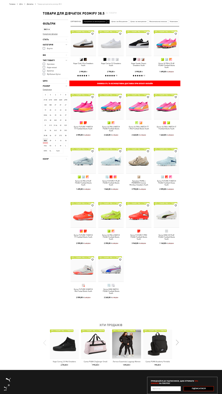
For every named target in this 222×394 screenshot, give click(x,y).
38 (65, 135)
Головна (12, 4)
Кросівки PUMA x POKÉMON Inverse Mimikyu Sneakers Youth (139, 183)
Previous (45, 343)
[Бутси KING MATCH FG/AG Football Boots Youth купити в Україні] (111, 269)
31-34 (55, 125)
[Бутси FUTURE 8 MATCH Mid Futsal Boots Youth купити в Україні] (83, 269)
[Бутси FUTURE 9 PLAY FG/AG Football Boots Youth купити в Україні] (111, 160)
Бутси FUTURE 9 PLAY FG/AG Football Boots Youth (111, 183)
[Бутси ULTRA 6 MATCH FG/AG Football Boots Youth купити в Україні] (111, 106)
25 (55, 115)
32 (60, 125)
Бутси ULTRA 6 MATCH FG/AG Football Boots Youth (111, 129)
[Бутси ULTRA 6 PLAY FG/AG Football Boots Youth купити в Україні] (166, 43)
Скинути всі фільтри (50, 34)
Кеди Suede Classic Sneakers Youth (138, 64)
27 (65, 115)
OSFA (45, 151)
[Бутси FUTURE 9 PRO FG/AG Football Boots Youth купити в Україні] (138, 215)
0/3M (55, 100)
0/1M (50, 100)
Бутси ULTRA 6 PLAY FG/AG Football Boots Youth (166, 65)
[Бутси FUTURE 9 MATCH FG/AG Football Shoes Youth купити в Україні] (166, 160)
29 (60, 120)
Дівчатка (30, 4)
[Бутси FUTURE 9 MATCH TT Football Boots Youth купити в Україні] (83, 106)
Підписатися (199, 388)
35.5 (65, 130)
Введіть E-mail (156, 388)
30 (65, 120)
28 (50, 120)
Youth (58, 151)
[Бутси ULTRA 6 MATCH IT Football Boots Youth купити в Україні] (166, 106)
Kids (45, 146)
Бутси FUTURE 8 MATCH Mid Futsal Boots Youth (83, 290)
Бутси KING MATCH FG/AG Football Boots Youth (111, 291)
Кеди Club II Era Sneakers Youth (83, 64)
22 (60, 110)
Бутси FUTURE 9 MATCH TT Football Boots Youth (83, 128)
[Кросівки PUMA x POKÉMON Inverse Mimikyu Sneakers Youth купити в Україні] (138, 160)
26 (60, 115)
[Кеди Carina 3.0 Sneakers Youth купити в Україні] (111, 43)
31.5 (50, 125)
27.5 (45, 120)
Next (177, 343)
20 (50, 110)
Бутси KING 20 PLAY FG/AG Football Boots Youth (166, 237)
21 (55, 110)
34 (50, 130)
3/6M (60, 100)
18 (65, 140)
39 (50, 140)
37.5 (60, 135)
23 (65, 110)
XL (50, 151)
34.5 (55, 130)
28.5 (55, 120)
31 (45, 125)
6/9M (65, 100)
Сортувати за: (76, 21)
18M (50, 105)
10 (60, 140)
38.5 (45, 140)
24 (50, 115)
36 (50, 135)
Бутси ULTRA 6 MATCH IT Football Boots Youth (166, 128)
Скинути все (47, 89)
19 (45, 110)
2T (55, 105)
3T (60, 105)
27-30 (45, 100)
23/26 (45, 115)
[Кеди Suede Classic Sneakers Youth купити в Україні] (138, 43)
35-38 (45, 135)
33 (45, 130)
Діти (21, 4)
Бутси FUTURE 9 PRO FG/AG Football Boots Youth (138, 237)
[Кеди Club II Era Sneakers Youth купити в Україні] (83, 43)
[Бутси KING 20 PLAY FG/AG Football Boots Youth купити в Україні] (166, 215)
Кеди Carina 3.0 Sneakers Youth (111, 64)
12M (45, 105)
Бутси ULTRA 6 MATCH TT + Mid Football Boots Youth (139, 128)
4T (65, 105)
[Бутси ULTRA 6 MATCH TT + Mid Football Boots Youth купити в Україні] (138, 106)
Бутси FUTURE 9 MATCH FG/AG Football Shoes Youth (166, 183)
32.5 (65, 125)
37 (55, 135)
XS (50, 146)
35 (60, 130)
